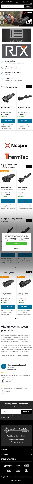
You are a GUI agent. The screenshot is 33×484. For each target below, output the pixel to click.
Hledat (28, 6)
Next (30, 86)
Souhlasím (17, 243)
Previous (27, 86)
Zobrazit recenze (11, 369)
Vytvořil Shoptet (17, 480)
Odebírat (26, 411)
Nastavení (16, 248)
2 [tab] (16, 213)
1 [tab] (15, 267)
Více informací (22, 240)
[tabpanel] (8, 110)
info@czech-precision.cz (17, 439)
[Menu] (31, 2)
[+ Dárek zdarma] (8, 178)
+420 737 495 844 (18, 442)
